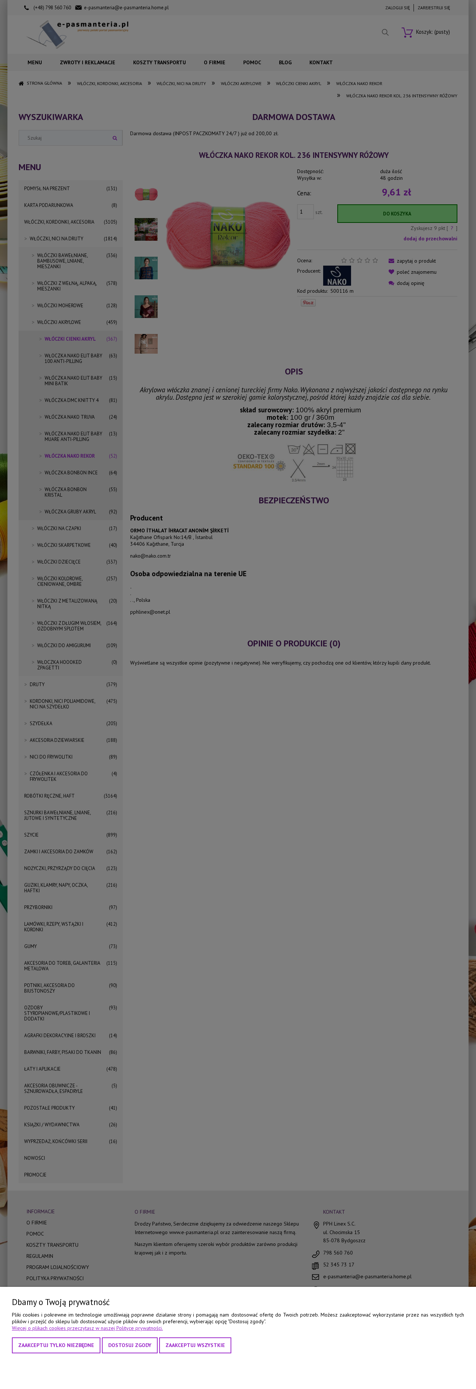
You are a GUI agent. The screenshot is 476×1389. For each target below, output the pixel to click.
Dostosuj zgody (129, 1345)
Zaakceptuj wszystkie (195, 1345)
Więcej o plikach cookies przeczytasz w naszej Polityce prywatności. (87, 1328)
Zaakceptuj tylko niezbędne (56, 1345)
